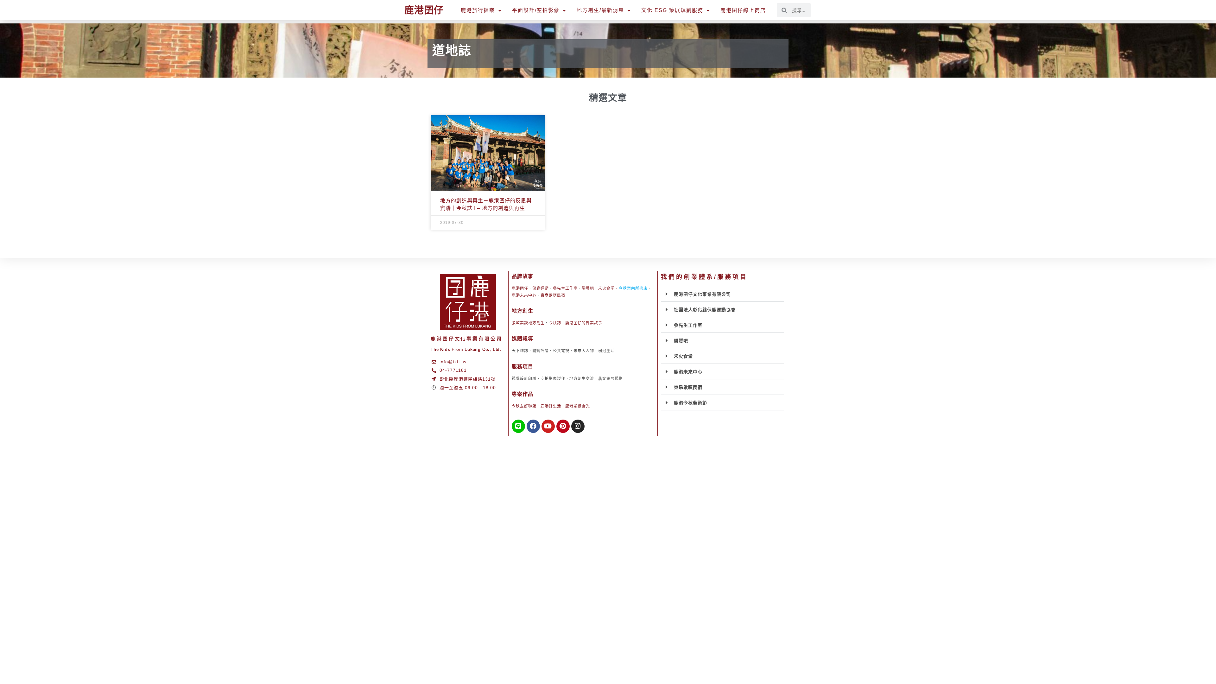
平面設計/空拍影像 (536, 10)
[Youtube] (548, 426)
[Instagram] (578, 426)
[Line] (518, 426)
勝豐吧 (588, 288)
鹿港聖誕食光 (577, 406)
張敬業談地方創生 (528, 323)
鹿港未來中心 (524, 295)
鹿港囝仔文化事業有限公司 (702, 294)
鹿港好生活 (551, 406)
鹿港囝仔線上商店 (743, 10)
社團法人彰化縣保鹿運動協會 (705, 309)
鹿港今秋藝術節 (690, 402)
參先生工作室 (565, 288)
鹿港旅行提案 (478, 10)
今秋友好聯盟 (524, 406)
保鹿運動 (540, 288)
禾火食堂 (606, 288)
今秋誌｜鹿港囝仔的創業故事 (575, 323)
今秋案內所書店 (633, 288)
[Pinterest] (563, 426)
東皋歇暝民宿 (553, 295)
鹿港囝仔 (424, 10)
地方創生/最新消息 (600, 10)
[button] (722, 294)
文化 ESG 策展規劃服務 (672, 10)
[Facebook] (533, 426)
